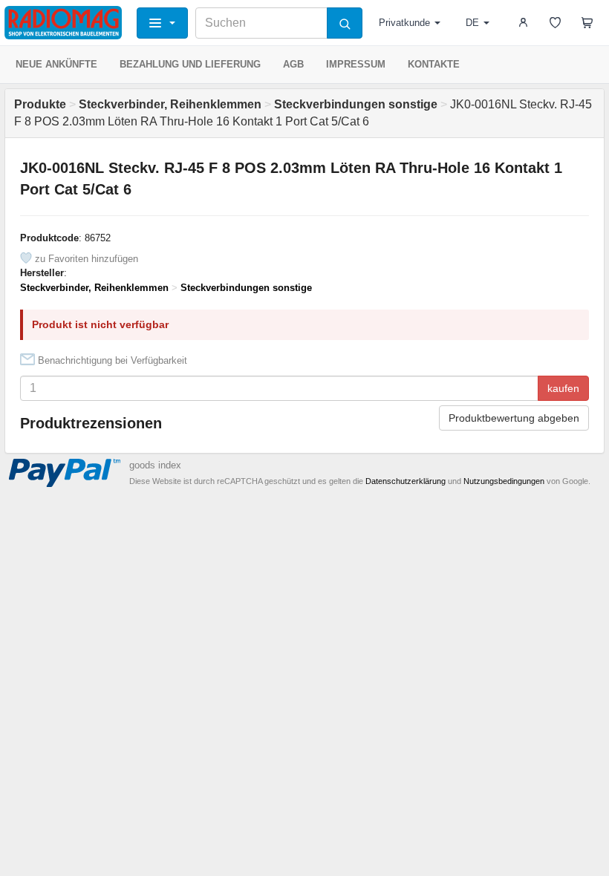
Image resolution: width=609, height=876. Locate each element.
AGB (293, 64)
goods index (155, 465)
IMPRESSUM (355, 64)
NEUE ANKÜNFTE (56, 64)
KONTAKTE (434, 64)
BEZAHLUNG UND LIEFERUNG (190, 64)
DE (472, 22)
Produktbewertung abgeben (514, 418)
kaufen (563, 388)
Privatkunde (404, 22)
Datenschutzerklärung (405, 481)
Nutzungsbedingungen (503, 481)
